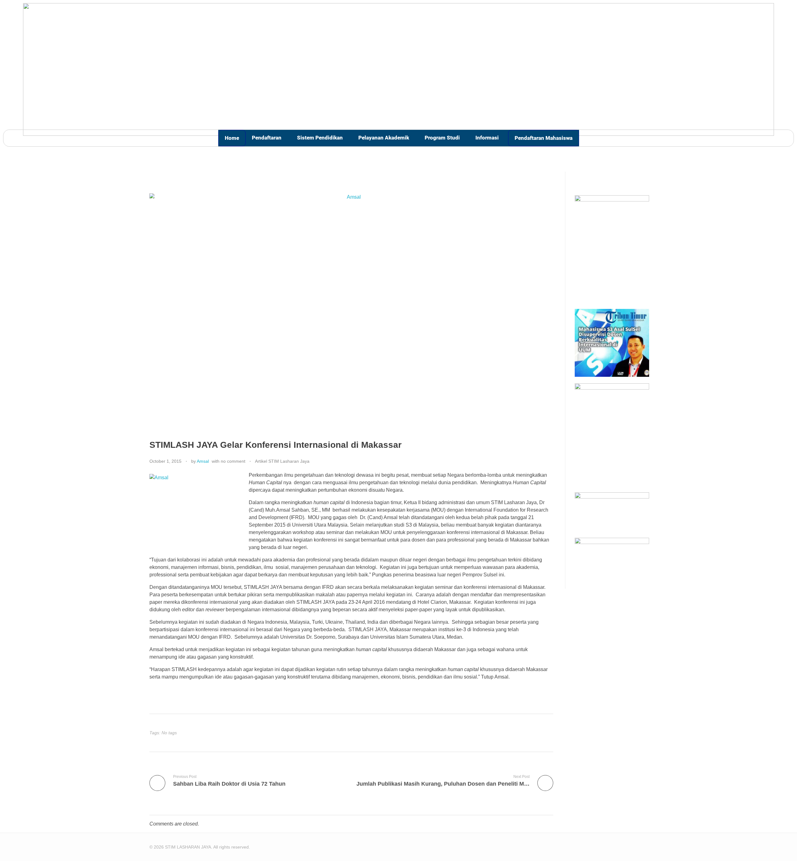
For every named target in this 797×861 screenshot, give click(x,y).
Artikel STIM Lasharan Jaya (282, 461)
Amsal (203, 461)
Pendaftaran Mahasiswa (544, 138)
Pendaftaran (266, 138)
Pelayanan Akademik (383, 138)
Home (232, 138)
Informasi (487, 138)
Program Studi (442, 138)
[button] (268, 138)
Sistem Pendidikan (320, 138)
